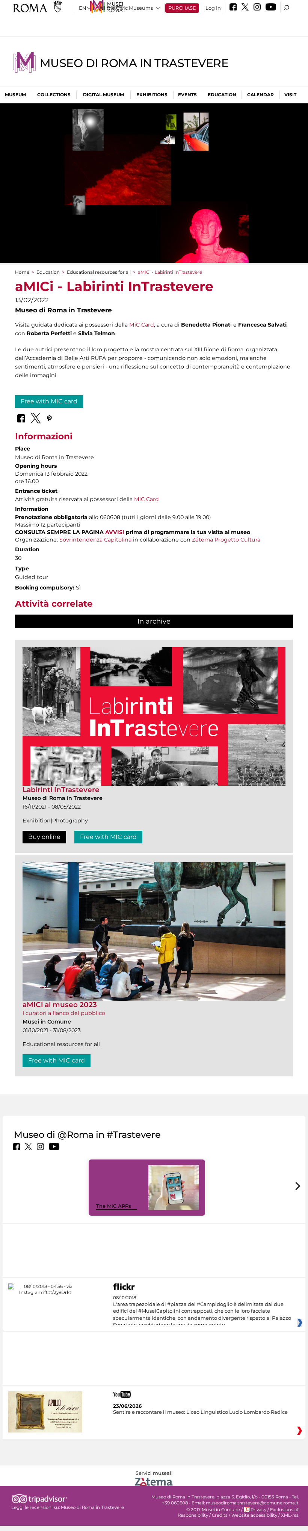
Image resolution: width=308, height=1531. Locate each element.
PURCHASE (182, 8)
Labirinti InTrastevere (61, 789)
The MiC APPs (113, 1206)
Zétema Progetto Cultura (226, 539)
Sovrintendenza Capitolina (95, 539)
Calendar (260, 94)
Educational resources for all (99, 272)
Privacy (258, 1509)
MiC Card (141, 324)
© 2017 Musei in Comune (213, 1509)
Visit (290, 94)
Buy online (44, 836)
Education (222, 94)
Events (187, 94)
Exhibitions (152, 94)
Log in (213, 8)
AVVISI (114, 532)
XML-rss (290, 1515)
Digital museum (103, 94)
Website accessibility (254, 1515)
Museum (15, 94)
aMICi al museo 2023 (60, 1004)
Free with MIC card (49, 401)
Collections (54, 94)
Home (22, 272)
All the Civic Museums (126, 8)
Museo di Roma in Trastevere (134, 63)
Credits (220, 1515)
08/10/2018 (202, 1311)
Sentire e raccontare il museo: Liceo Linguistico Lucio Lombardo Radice (200, 1412)
